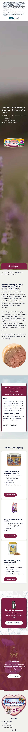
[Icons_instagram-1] (16, 730)
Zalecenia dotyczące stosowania (14, 388)
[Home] (2, 272)
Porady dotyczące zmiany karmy (14, 394)
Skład (14, 384)
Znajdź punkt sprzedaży (14, 622)
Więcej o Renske (14, 676)
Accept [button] (11, 18)
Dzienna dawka (14, 391)
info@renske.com (8, 727)
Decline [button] (16, 18)
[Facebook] (12, 730)
